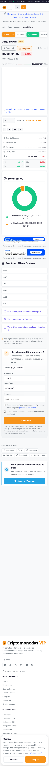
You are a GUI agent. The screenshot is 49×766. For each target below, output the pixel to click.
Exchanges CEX (9, 718)
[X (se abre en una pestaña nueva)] (10, 665)
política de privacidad (27, 408)
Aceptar (35, 759)
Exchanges (7, 714)
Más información (36, 753)
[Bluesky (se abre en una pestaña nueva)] (27, 665)
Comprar (34, 34)
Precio (22, 34)
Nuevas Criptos (9, 689)
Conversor (7, 700)
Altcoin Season (9, 693)
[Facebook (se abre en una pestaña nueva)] (32, 665)
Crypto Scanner (9, 704)
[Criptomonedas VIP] (4, 7)
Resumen (10, 34)
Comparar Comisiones (11, 726)
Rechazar (14, 759)
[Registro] (23, 7)
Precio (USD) (8, 383)
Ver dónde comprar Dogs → (19, 319)
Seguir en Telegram (26, 481)
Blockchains (7, 730)
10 (9, 129)
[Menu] (30, 7)
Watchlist (10, 48)
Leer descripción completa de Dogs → (24, 311)
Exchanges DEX (9, 722)
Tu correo (7, 394)
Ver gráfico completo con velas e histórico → (26, 328)
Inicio (4, 27)
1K (20, 129)
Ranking (6, 681)
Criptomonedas (14, 27)
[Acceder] (17, 7)
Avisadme (26, 420)
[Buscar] (10, 7)
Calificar (43, 48)
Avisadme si (8, 373)
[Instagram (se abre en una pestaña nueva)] (16, 665)
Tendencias (7, 685)
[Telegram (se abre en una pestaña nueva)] (5, 665)
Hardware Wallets (10, 733)
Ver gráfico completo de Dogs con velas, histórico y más (25, 110)
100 (15, 129)
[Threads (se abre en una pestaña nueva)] (21, 665)
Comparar (26, 49)
